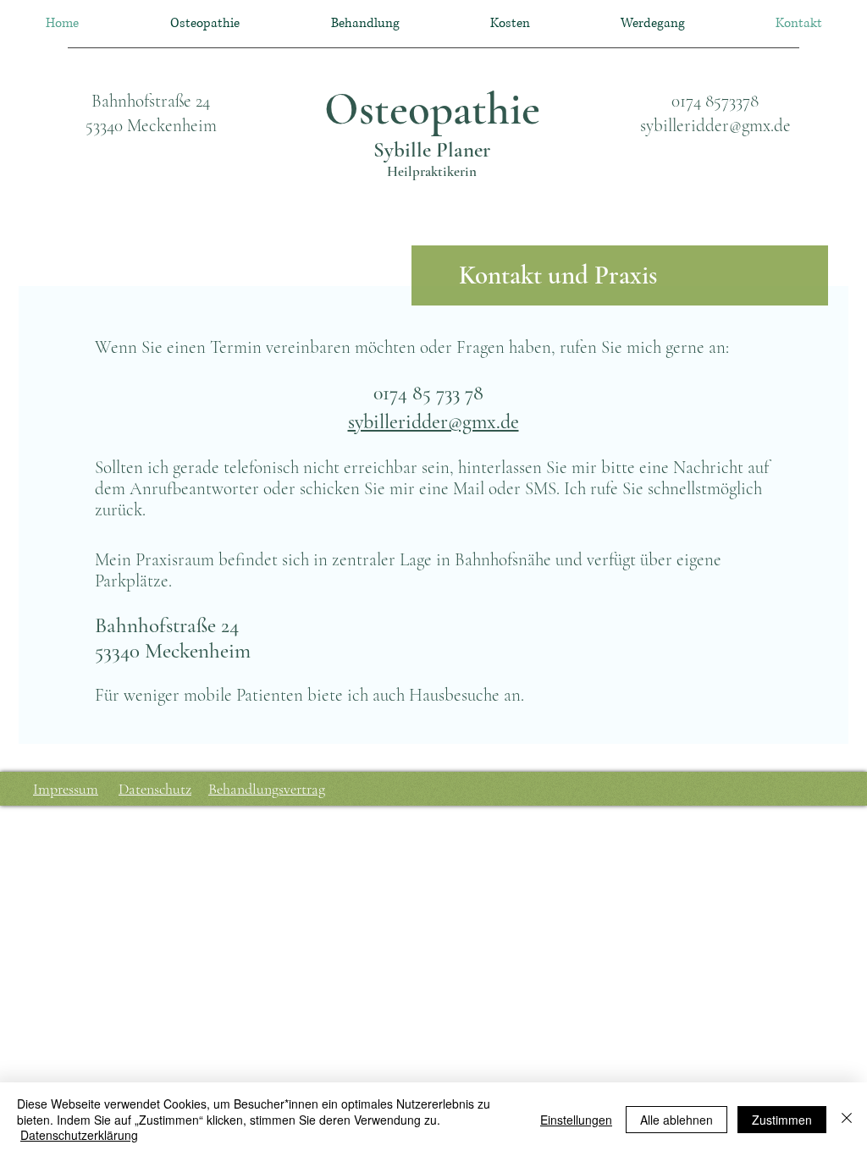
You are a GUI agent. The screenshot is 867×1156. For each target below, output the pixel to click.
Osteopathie (432, 109)
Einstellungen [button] (576, 1119)
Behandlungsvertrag (266, 788)
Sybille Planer (431, 149)
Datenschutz (155, 788)
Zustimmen (782, 1119)
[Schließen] (847, 1119)
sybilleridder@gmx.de (715, 125)
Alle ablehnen (676, 1119)
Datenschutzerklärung (79, 1134)
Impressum (65, 788)
